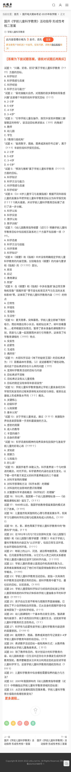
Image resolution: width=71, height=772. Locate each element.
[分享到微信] (6, 723)
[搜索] (53, 4)
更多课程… (12, 698)
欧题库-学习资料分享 (7, 5)
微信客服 (56, 44)
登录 (48, 39)
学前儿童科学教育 (16, 31)
